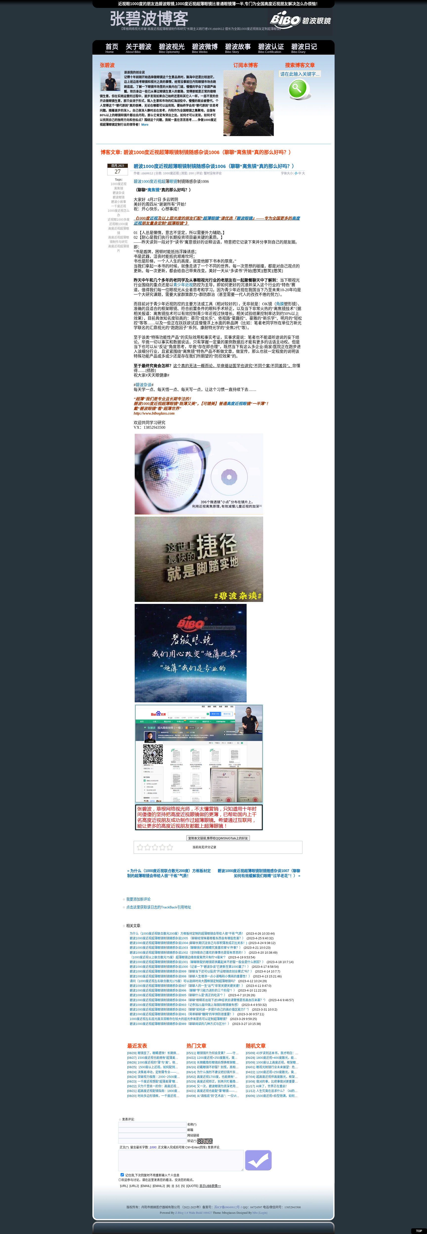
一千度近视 (118, 206)
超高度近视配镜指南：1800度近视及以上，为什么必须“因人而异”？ (177, 1091)
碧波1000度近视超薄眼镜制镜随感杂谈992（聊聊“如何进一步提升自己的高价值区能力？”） (190, 1009)
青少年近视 (183, 285)
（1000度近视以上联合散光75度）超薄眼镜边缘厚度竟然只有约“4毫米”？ (178, 957)
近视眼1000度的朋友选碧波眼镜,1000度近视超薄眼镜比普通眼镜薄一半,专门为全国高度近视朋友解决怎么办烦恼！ (219, 4)
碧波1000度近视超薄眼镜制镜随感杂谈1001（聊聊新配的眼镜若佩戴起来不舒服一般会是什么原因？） (197, 962)
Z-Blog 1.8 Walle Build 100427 (193, 1212)
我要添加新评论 (138, 899)
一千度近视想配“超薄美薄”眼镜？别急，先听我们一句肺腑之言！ (175, 1081)
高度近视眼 (236, 404)
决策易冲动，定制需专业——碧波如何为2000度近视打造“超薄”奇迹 (177, 1072)
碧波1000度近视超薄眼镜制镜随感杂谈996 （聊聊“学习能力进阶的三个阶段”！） (183, 990)
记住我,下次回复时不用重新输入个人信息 (152, 1175)
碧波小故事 (118, 202)
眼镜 (173, 181)
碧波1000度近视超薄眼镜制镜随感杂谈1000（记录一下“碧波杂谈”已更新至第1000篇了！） (190, 967)
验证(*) (191, 1141)
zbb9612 (147, 173)
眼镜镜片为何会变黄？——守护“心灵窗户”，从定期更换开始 (231, 1053)
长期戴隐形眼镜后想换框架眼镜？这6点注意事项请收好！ (230, 1062)
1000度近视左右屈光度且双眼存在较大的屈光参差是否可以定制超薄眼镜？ (179, 1019)
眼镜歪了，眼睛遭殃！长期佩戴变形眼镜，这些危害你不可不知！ (175, 1053)
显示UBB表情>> (210, 1186)
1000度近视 (119, 184)
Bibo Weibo (205, 48)
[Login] (262, 1212)
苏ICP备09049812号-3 (228, 1207)
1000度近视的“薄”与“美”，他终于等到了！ (160, 1062)
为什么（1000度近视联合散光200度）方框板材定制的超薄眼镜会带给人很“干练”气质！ (187, 933)
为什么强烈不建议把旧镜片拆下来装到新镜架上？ (224, 1072)
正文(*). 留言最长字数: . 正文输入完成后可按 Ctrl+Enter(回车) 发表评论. (170, 1147)
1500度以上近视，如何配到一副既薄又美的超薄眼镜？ (169, 1067)
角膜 (280, 304)
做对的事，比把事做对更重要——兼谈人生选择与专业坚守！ (291, 1081)
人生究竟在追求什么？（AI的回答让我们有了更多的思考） (289, 1091)
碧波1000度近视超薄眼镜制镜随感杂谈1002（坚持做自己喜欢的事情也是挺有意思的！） (188, 952)
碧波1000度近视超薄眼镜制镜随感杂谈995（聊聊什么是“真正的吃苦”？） (178, 995)
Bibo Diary (304, 48)
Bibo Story (238, 48)
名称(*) (191, 1124)
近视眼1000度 (118, 224)
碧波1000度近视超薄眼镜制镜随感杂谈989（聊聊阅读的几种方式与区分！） (180, 1024)
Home (112, 48)
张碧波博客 (149, 19)
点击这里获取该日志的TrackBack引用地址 (158, 907)
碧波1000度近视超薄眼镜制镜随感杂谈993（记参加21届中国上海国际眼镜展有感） (185, 1005)
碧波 (138, 181)
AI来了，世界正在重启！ (267, 1086)
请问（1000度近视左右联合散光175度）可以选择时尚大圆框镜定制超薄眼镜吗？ (183, 981)
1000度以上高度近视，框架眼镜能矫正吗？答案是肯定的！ (290, 1062)
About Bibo (138, 48)
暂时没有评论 (213, 173)
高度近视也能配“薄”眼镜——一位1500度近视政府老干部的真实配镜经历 (239, 1091)
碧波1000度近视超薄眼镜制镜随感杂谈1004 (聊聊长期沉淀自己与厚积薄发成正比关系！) (188, 943)
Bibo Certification (271, 48)
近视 (153, 218)
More (145, 124)
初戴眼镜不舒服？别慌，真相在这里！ (217, 1067)
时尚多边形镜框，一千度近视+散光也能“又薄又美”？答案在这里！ (175, 1096)
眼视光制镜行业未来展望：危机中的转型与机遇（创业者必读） (292, 1067)
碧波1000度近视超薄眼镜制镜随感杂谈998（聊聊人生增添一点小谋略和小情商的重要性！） (191, 976)
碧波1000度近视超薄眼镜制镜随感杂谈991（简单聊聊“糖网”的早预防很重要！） (183, 1014)
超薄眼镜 (211, 218)
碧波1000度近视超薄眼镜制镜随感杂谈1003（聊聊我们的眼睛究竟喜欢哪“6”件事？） (186, 947)
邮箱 (190, 1130)
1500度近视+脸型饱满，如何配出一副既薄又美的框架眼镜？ (291, 1096)
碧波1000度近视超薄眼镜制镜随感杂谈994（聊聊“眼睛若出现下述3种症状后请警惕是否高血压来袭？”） (198, 1000)
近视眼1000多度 (118, 219)
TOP (419, 1231)
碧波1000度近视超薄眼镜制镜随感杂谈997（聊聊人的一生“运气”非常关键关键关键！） (187, 986)
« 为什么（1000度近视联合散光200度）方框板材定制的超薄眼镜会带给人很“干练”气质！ (169, 873)
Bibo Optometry (172, 48)
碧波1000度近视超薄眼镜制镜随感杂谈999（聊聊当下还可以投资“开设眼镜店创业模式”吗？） (192, 971)
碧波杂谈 (119, 193)
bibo (255, 1212)
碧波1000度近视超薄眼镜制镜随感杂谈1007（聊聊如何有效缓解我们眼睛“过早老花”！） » (259, 873)
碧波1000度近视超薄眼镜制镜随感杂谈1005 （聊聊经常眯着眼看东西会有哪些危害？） (187, 938)
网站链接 (193, 1135)
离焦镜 (118, 188)
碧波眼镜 (119, 197)
